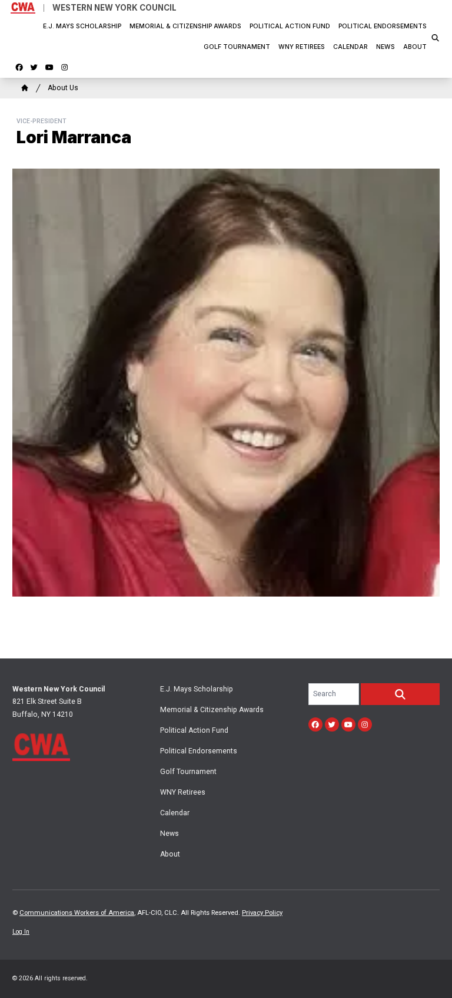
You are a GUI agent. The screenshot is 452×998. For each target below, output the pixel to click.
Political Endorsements (382, 26)
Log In (20, 932)
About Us (63, 88)
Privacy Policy (262, 913)
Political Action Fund (290, 26)
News (385, 47)
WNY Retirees (301, 47)
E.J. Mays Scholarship (82, 26)
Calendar (350, 47)
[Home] (25, 88)
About (415, 47)
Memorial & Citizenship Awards (185, 26)
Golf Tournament (237, 47)
